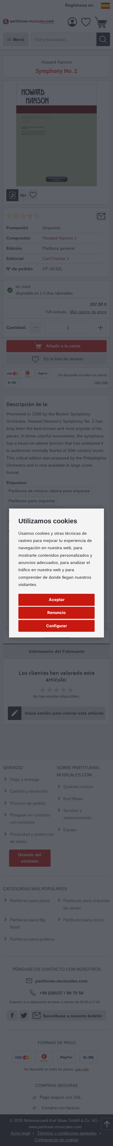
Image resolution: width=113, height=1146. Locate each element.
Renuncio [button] (56, 612)
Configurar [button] (56, 625)
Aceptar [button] (56, 599)
